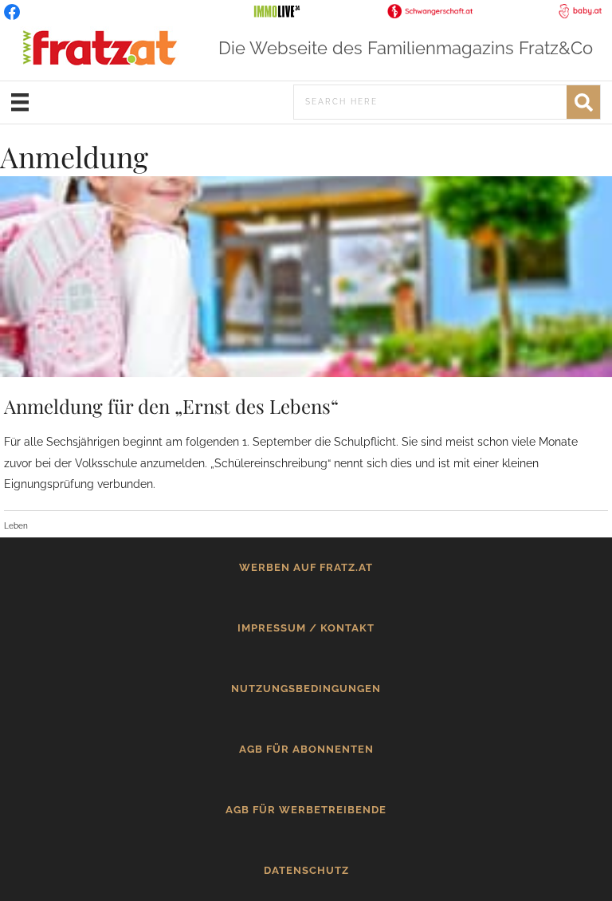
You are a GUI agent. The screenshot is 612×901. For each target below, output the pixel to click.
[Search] (583, 102)
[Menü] (20, 102)
